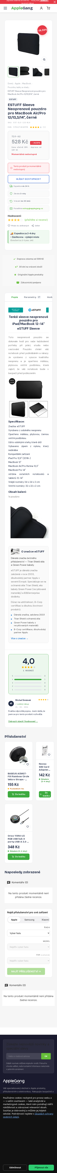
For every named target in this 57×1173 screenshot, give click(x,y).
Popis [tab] (14, 297)
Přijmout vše (41, 1167)
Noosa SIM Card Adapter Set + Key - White (44, 767)
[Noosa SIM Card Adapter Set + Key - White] (45, 750)
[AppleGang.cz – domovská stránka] (28, 1081)
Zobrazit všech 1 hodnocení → (23, 721)
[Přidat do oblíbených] (27, 764)
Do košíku (20, 794)
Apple (17, 83)
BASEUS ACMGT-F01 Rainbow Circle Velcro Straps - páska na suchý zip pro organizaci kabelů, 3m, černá (18, 776)
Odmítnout (15, 1167)
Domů (10, 83)
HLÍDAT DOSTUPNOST (28, 179)
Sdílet (37, 225)
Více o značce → (19, 638)
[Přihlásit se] (41, 8)
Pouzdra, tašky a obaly (18, 87)
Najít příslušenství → (26, 971)
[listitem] (13, 71)
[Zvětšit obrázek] (44, 59)
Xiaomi (45, 919)
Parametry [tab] (32, 297)
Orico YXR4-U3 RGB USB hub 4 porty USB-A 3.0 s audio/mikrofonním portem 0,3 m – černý (18, 838)
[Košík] (48, 8)
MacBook (26, 83)
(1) (44, 127)
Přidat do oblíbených (20, 225)
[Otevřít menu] (5, 8)
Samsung (29, 919)
